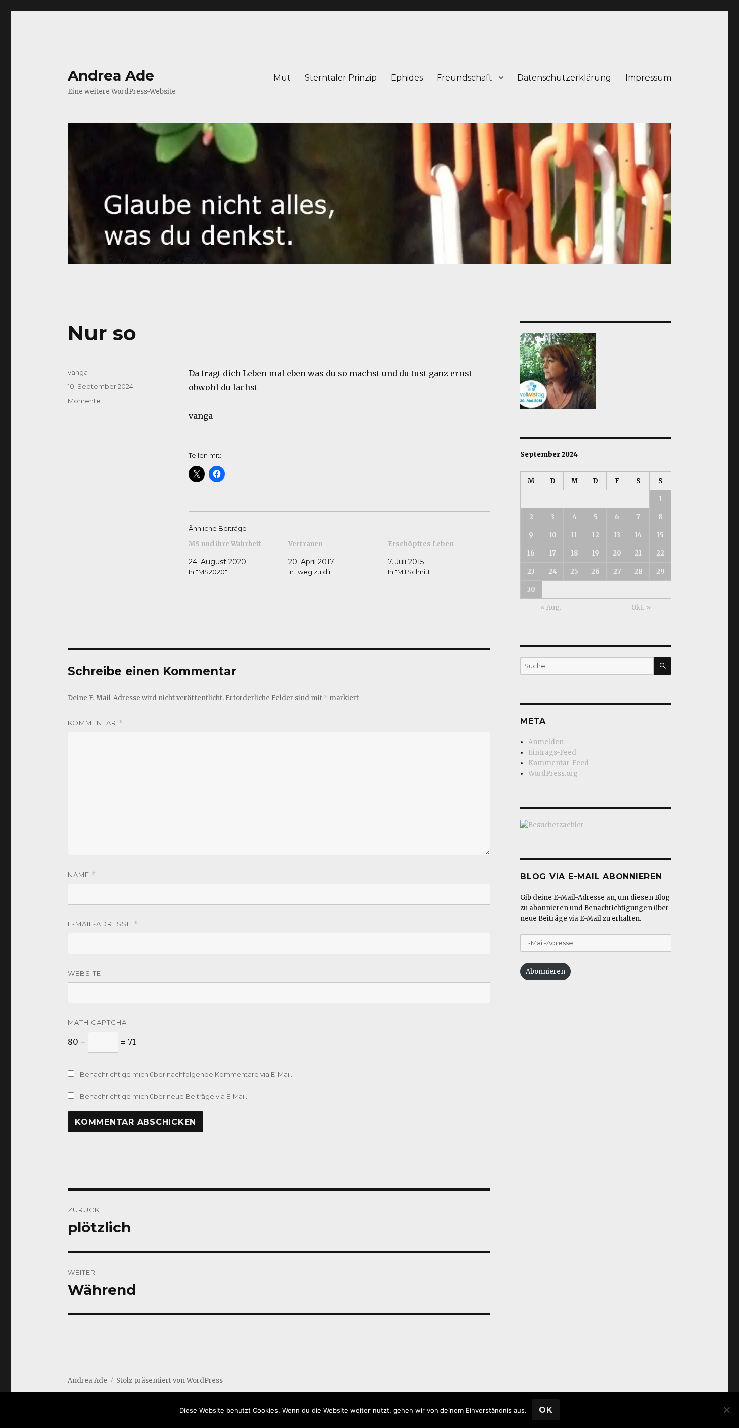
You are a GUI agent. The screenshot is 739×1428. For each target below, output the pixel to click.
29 (660, 571)
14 (638, 535)
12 (595, 535)
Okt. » (641, 607)
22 (660, 553)
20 (617, 553)
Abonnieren (545, 971)
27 (617, 571)
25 (574, 571)
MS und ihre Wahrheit (225, 544)
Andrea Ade (111, 75)
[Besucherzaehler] (595, 825)
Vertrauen (305, 544)
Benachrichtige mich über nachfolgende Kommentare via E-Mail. (186, 1074)
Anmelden (546, 742)
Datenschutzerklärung (564, 78)
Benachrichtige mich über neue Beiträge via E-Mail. (163, 1096)
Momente (84, 400)
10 (553, 535)
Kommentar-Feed (558, 763)
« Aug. (550, 607)
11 (574, 535)
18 (574, 553)
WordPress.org (553, 773)
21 (638, 553)
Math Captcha (97, 1022)
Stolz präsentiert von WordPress (169, 1380)
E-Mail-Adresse (103, 924)
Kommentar (95, 723)
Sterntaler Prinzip (341, 78)
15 (660, 535)
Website (84, 973)
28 (638, 571)
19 (595, 553)
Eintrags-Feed (552, 752)
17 (552, 553)
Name (82, 874)
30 (531, 589)
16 (531, 553)
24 (552, 571)
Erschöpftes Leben (421, 544)
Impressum (648, 78)
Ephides (407, 78)
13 (617, 535)
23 (531, 571)
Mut (282, 78)
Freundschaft (464, 78)
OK (546, 1410)
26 (595, 571)
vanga (78, 372)
